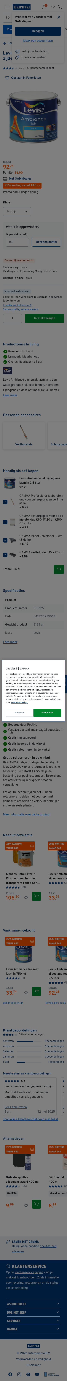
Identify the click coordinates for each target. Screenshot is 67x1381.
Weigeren (20, 713)
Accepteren (47, 713)
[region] (33, 690)
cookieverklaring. (19, 702)
